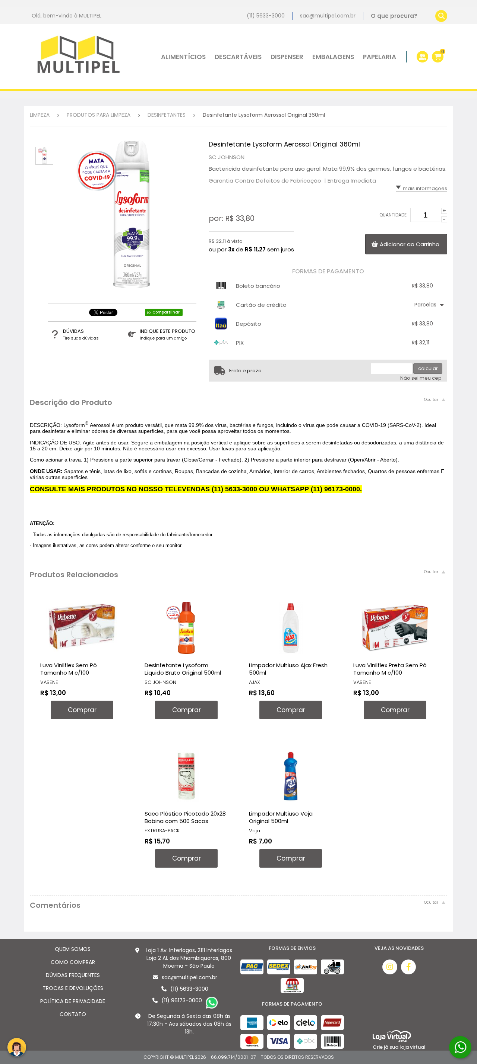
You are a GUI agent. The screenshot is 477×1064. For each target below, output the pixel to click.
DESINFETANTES (167, 115)
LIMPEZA (40, 115)
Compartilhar (166, 312)
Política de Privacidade (72, 1001)
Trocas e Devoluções (72, 988)
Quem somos (73, 949)
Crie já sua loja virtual (399, 1047)
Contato (73, 1014)
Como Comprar (73, 962)
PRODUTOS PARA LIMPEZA (98, 115)
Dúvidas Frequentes (73, 975)
